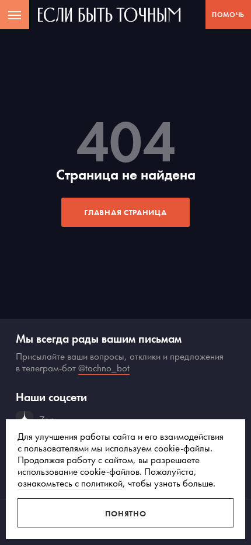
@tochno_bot (104, 367)
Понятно (126, 513)
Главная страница (125, 212)
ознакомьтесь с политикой (70, 483)
